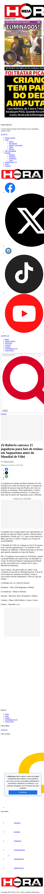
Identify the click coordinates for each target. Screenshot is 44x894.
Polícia (11, 141)
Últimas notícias (10, 138)
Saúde (11, 147)
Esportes (7, 153)
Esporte (7, 718)
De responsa (13, 143)
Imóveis (11, 149)
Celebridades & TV (11, 349)
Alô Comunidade (10, 151)
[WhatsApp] (6, 477)
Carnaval (8, 166)
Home (7, 164)
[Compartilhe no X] (6, 474)
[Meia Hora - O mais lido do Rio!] (22, 180)
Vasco (11, 160)
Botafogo (12, 155)
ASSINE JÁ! (5, 336)
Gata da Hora (9, 350)
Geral (6, 140)
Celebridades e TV (11, 162)
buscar (5, 410)
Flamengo (12, 156)
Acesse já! (4, 134)
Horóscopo (8, 343)
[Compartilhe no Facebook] (6, 470)
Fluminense (12, 158)
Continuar (23, 792)
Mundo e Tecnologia (15, 145)
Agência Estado (8, 461)
